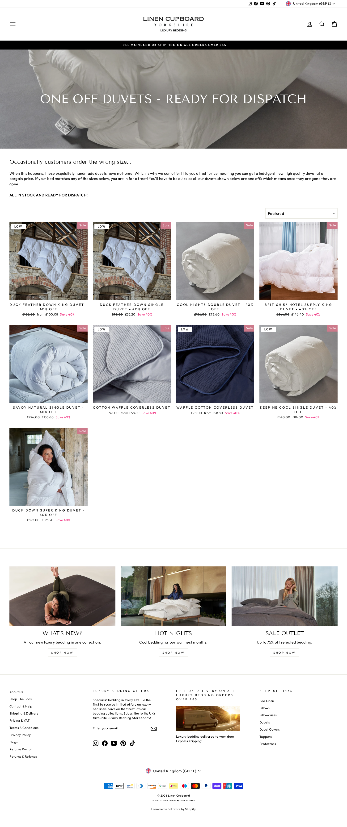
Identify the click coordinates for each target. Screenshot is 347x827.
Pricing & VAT (19, 720)
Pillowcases (268, 715)
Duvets (264, 722)
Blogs (13, 742)
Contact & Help (20, 706)
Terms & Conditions (23, 728)
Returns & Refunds (23, 756)
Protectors (267, 744)
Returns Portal (20, 749)
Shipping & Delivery (24, 713)
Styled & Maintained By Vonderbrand (173, 800)
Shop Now (284, 652)
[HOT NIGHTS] (174, 596)
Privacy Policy (20, 735)
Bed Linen (266, 701)
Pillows (264, 708)
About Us (16, 692)
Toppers (265, 737)
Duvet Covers (269, 729)
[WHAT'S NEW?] (62, 596)
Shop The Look (20, 699)
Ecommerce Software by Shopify (173, 809)
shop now (62, 652)
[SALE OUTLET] (285, 596)
